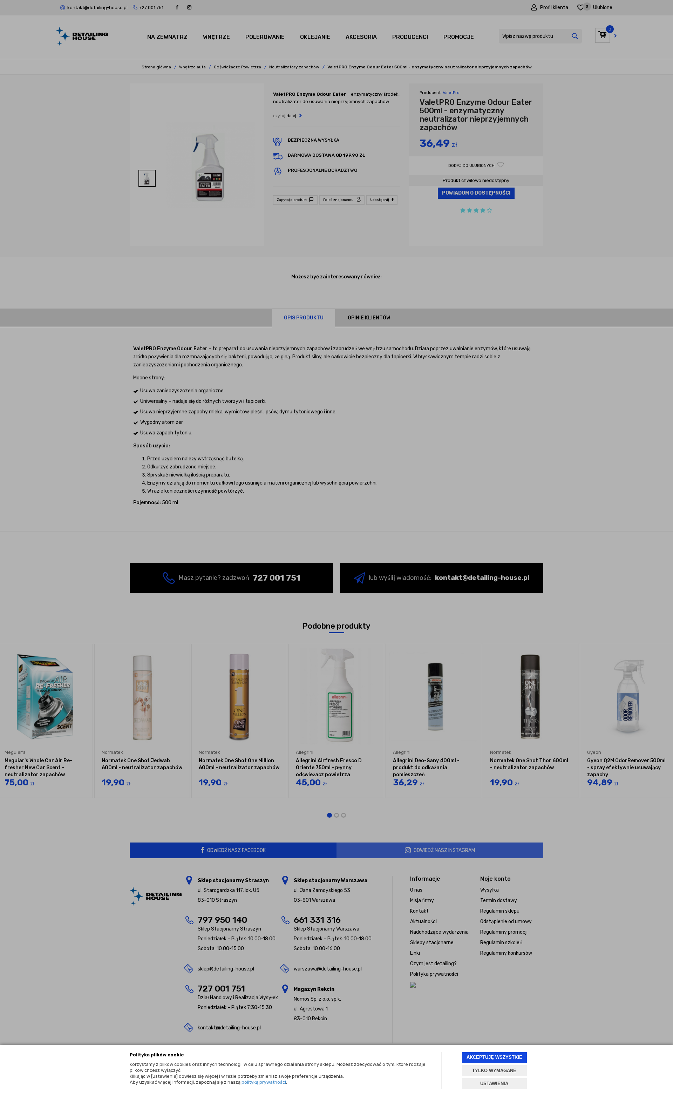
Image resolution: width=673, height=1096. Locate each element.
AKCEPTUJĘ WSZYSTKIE (494, 1057)
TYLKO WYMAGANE (494, 1070)
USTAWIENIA (494, 1083)
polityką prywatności (264, 1082)
